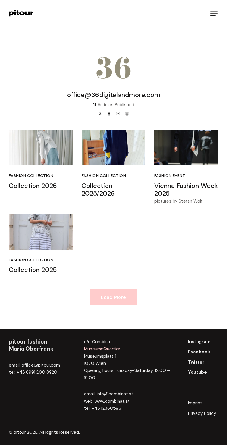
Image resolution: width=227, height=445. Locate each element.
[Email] (118, 113)
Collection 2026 (33, 186)
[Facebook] (109, 113)
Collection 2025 (33, 270)
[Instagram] (127, 113)
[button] (214, 13)
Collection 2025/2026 (98, 190)
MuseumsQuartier (102, 349)
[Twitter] (100, 113)
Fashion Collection (31, 175)
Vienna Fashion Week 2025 (186, 190)
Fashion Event (169, 175)
